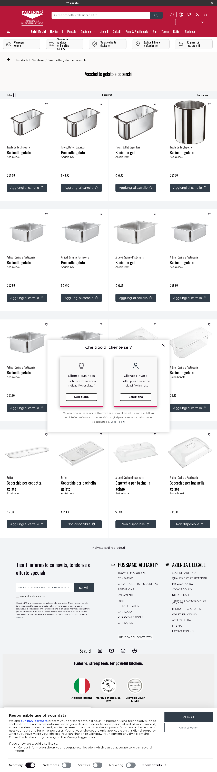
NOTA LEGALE (181, 594)
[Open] (156, 15)
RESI (121, 600)
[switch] (66, 765)
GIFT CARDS (125, 622)
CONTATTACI (126, 578)
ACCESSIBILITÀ (181, 619)
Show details (152, 765)
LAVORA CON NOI (183, 631)
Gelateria (38, 60)
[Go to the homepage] (32, 18)
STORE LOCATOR (128, 606)
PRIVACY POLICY (182, 583)
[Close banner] (212, 3)
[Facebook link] (123, 650)
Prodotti (22, 60)
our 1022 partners (34, 721)
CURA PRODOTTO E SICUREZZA (138, 583)
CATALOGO (125, 611)
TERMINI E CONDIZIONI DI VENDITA (189, 602)
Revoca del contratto (135, 637)
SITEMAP (177, 625)
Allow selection (189, 727)
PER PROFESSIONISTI (131, 617)
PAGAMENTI (125, 594)
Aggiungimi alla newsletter (32, 596)
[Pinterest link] (134, 650)
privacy (19, 617)
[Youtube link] (111, 650)
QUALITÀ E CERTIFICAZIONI (189, 578)
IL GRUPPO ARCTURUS (186, 608)
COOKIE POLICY (182, 589)
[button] (54, 32)
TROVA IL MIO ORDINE (132, 572)
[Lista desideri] (46, 104)
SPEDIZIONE (126, 589)
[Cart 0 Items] (205, 15)
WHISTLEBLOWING (184, 614)
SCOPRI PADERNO (184, 572)
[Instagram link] (100, 650)
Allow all (188, 717)
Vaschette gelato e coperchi (67, 60)
